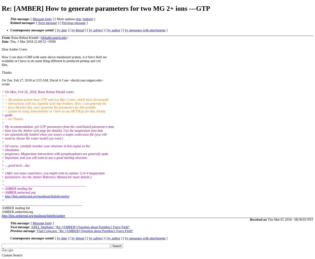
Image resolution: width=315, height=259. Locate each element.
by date (62, 30)
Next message (47, 23)
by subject (96, 30)
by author (113, 30)
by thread (78, 30)
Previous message (74, 23)
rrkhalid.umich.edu (53, 38)
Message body (42, 19)
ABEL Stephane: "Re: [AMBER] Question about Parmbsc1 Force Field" (80, 227)
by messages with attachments (145, 30)
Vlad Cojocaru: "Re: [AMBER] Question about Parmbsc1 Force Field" (85, 231)
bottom (87, 19)
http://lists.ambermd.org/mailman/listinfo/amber (37, 196)
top (79, 19)
